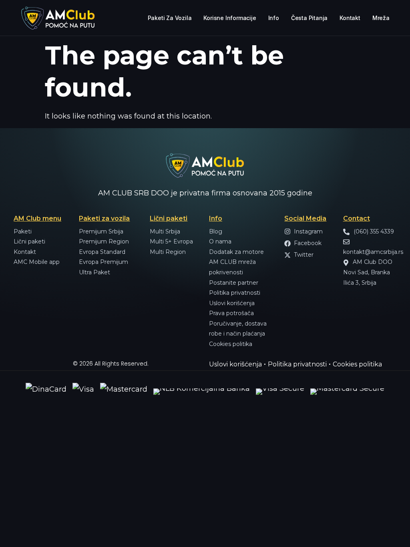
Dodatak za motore (236, 251)
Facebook (308, 243)
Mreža (381, 17)
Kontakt (350, 17)
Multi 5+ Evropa (171, 241)
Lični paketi (29, 241)
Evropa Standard (102, 251)
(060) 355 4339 (373, 231)
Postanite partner (233, 282)
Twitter (304, 254)
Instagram (308, 231)
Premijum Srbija (101, 231)
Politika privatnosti (234, 292)
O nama (220, 241)
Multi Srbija (165, 231)
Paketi (23, 231)
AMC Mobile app (37, 261)
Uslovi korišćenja (232, 303)
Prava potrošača (231, 313)
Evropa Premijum (103, 261)
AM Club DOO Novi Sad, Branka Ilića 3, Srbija (367, 272)
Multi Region (168, 251)
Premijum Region (104, 241)
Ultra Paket (94, 272)
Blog (215, 231)
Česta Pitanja (309, 17)
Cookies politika (230, 344)
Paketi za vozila (170, 17)
